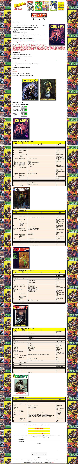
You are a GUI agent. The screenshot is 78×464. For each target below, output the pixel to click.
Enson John (34, 46)
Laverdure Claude (40, 47)
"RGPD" (53, 462)
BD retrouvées (61, 6)
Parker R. (48, 48)
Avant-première (15, 60)
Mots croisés (14, 71)
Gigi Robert (57, 46)
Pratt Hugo (63, 48)
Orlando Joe (38, 48)
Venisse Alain (59, 49)
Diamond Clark (42, 45)
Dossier (38, 60)
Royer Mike (28, 49)
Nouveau (61, 2)
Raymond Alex (15, 49)
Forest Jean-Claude (40, 46)
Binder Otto (29, 44)
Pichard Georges (57, 48)
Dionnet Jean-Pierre (16, 46)
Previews (50, 60)
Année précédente (39, 428)
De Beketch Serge (35, 45)
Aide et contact (61, 9)
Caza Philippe (18, 45)
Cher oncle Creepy (22, 60)
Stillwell (45, 49)
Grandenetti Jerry (18, 47)
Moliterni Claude (21, 48)
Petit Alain (52, 48)
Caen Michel (39, 44)
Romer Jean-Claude (22, 49)
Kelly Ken (34, 47)
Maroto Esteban (54, 47)
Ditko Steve (22, 46)
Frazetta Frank (51, 46)
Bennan (24, 44)
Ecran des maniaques (44, 60)
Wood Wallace (22, 50)
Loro (50, 47)
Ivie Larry (24, 47)
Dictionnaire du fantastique (31, 60)
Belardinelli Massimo (19, 44)
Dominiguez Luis (28, 46)
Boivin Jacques (34, 44)
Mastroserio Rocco (61, 47)
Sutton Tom (49, 49)
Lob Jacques (46, 47)
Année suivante (39, 431)
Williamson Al (16, 50)
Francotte (46, 46)
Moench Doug (15, 48)
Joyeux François (29, 47)
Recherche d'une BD (61, 5)
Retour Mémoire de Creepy (39, 433)
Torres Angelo (54, 49)
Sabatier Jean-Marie (35, 49)
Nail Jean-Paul (33, 48)
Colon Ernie (23, 45)
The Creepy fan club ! (57, 60)
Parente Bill (43, 48)
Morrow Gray (27, 48)
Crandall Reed (29, 45)
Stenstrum (41, 49)
